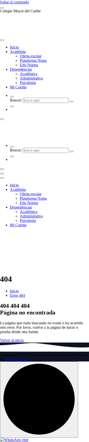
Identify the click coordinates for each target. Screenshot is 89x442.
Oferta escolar (31, 56)
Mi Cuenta (18, 87)
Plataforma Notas (33, 60)
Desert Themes (16, 359)
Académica (28, 74)
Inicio (14, 47)
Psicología (28, 83)
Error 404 (17, 295)
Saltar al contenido (14, 2)
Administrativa (31, 78)
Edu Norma (29, 65)
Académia (18, 51)
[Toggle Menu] (2, 40)
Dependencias (21, 69)
